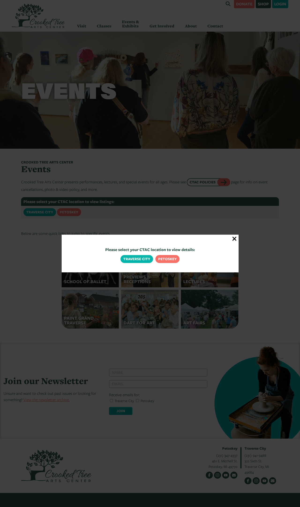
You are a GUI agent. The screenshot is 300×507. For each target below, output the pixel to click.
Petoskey (167, 258)
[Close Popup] (234, 239)
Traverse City (136, 258)
